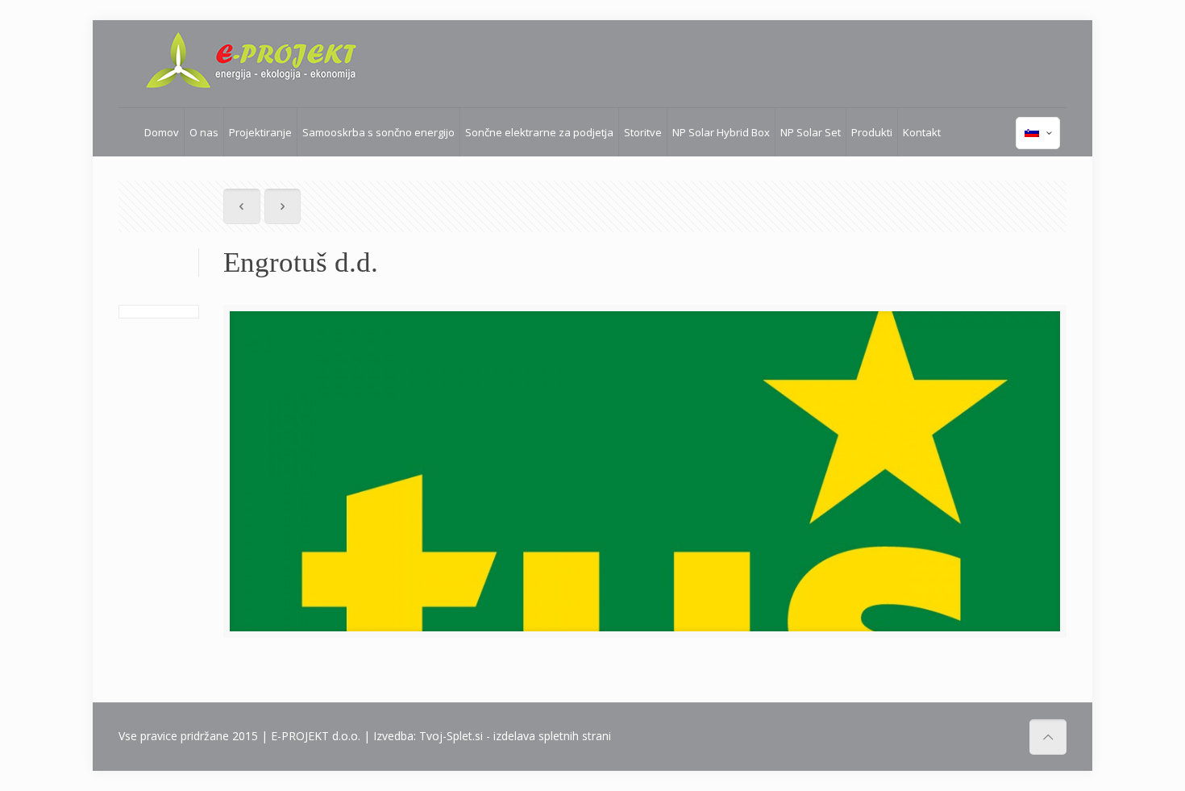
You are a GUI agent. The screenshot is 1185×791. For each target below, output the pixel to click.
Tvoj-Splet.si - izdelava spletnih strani (515, 735)
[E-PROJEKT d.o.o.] (250, 61)
